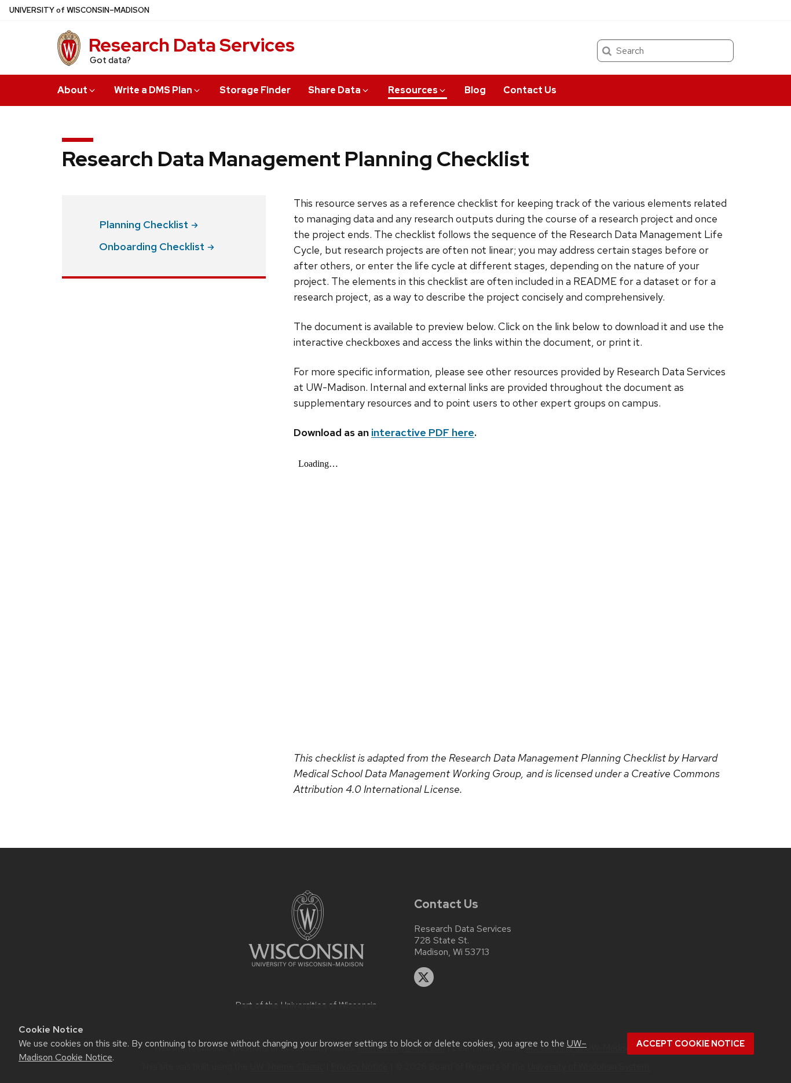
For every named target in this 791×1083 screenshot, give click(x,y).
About (72, 90)
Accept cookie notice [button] (690, 1043)
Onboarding (151, 246)
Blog (475, 90)
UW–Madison (79, 10)
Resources (413, 90)
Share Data (334, 90)
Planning (143, 224)
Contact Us (529, 90)
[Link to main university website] (306, 969)
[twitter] (424, 977)
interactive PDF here (422, 432)
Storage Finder (255, 90)
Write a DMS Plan (153, 90)
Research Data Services (192, 44)
